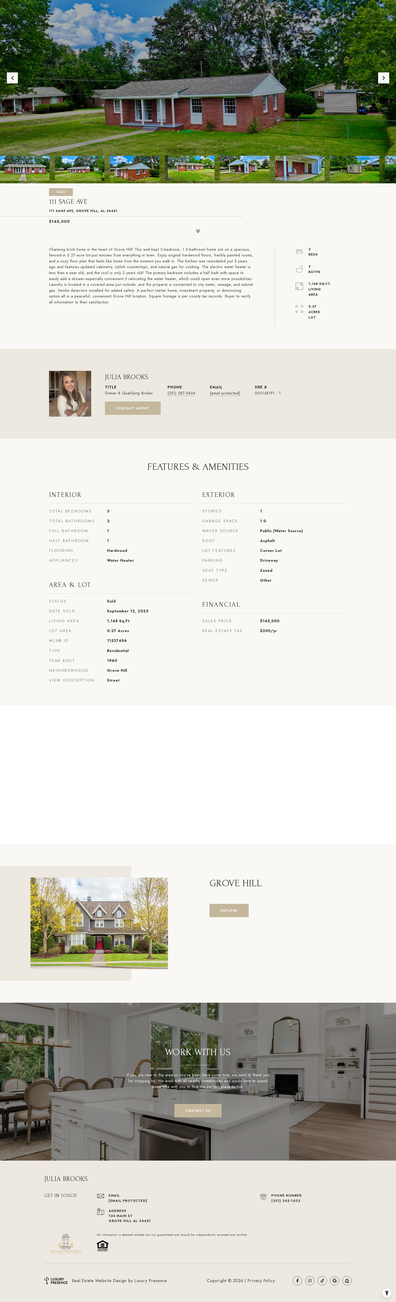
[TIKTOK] (322, 1280)
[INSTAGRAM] (309, 1280)
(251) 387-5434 (181, 393)
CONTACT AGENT (133, 408)
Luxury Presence (150, 1281)
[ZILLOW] (347, 1280)
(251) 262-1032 (285, 1200)
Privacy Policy (261, 1281)
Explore (229, 910)
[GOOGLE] (334, 1280)
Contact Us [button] (198, 1110)
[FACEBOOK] (297, 1280)
